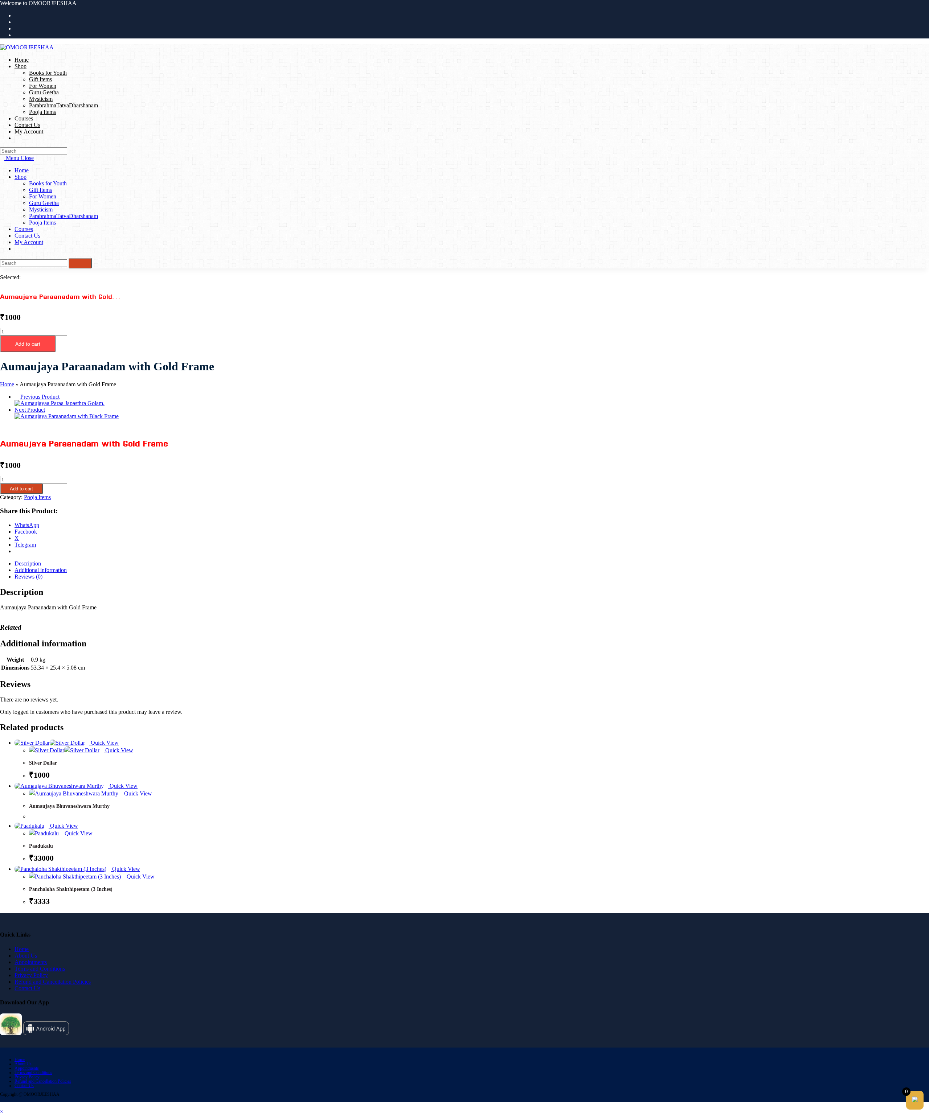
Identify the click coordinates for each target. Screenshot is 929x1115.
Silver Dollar (43, 763)
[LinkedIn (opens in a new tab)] (17, 35)
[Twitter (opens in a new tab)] (17, 15)
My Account (29, 242)
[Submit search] (80, 263)
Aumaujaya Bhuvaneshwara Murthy (69, 806)
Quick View (104, 743)
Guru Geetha (44, 203)
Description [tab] (28, 563)
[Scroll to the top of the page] (2, 1105)
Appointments (31, 962)
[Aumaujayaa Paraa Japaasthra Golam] (60, 403)
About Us (26, 956)
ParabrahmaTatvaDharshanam (63, 216)
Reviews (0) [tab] (28, 576)
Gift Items (40, 190)
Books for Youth (48, 183)
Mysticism (41, 209)
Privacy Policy (31, 975)
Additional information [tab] (41, 570)
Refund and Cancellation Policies (53, 982)
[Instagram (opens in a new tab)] (17, 28)
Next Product (30, 410)
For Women (42, 196)
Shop (20, 177)
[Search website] (17, 138)
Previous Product (40, 397)
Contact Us (27, 236)
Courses (24, 229)
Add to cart (27, 344)
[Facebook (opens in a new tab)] (17, 22)
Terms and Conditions (40, 969)
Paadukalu (41, 846)
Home (22, 170)
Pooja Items (42, 222)
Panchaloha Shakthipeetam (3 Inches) (70, 889)
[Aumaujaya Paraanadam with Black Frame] (67, 416)
